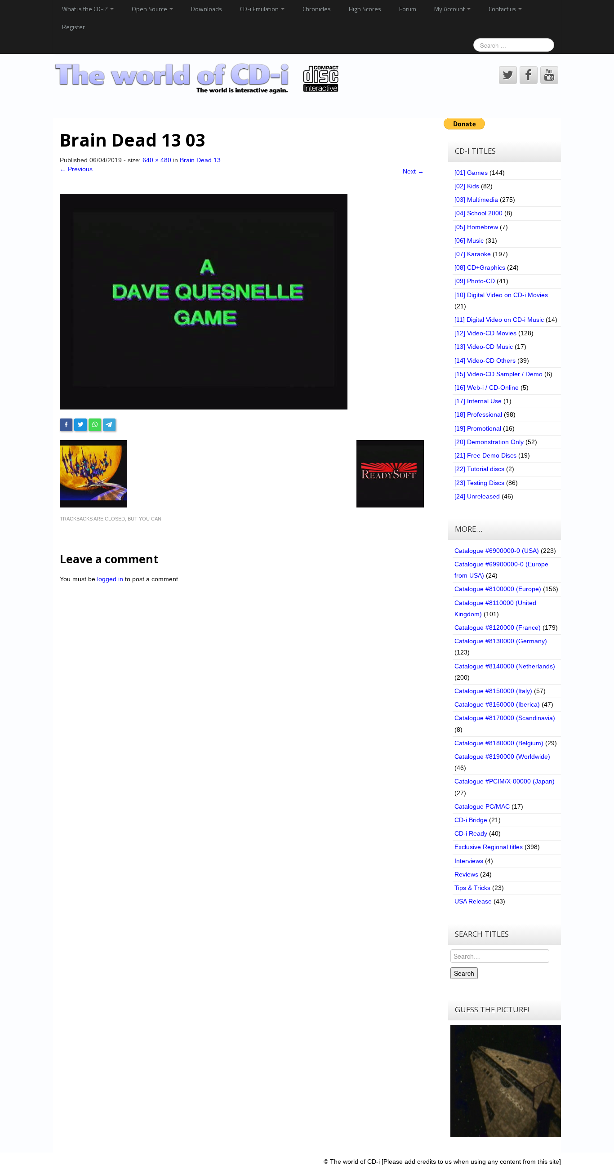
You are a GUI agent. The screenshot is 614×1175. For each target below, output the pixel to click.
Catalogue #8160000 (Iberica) (497, 704)
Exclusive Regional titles (488, 846)
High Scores (365, 8)
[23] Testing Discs (479, 482)
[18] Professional (478, 414)
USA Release (473, 901)
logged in (110, 579)
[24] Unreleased (477, 496)
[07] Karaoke (472, 254)
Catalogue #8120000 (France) (497, 627)
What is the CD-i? (85, 8)
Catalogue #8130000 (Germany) (500, 641)
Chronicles (317, 8)
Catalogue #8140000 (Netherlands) (504, 666)
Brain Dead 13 (200, 160)
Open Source (150, 8)
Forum (407, 8)
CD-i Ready (470, 833)
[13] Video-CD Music (483, 346)
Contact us (503, 8)
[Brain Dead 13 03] (203, 300)
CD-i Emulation (260, 8)
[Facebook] (66, 424)
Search (464, 973)
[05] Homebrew (476, 227)
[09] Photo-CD (474, 281)
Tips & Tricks (472, 887)
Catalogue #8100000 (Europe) (497, 588)
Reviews (466, 874)
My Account (450, 8)
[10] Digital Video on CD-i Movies (501, 294)
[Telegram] (109, 424)
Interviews (468, 860)
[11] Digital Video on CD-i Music (499, 319)
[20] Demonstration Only (489, 441)
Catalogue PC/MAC (482, 806)
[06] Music (469, 240)
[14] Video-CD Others (485, 360)
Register (73, 26)
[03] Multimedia (476, 199)
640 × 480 (156, 160)
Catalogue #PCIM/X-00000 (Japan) (504, 781)
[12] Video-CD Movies (485, 333)
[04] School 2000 (478, 213)
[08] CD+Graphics (479, 267)
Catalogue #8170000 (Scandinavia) (504, 717)
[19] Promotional (477, 428)
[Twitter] (80, 424)
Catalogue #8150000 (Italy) (493, 690)
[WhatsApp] (95, 424)
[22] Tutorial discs (479, 468)
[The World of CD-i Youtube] (549, 75)
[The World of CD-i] (198, 78)
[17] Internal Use (478, 401)
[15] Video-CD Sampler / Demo (498, 374)
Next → (413, 171)
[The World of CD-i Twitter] (508, 75)
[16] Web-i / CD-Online (486, 387)
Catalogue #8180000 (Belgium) (498, 743)
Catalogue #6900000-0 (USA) (496, 550)
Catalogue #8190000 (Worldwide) (502, 756)
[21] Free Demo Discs (485, 455)
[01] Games (471, 172)
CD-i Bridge (470, 819)
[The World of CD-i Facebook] (529, 75)
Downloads (206, 8)
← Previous (76, 169)
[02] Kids (466, 186)
